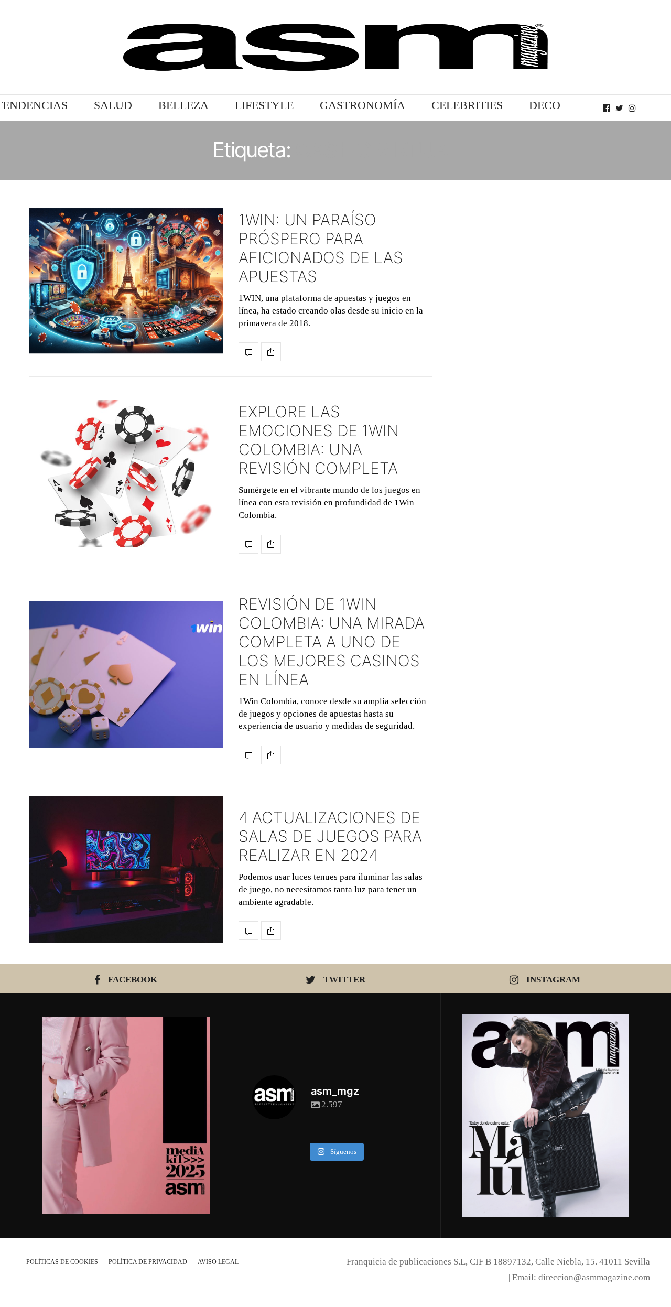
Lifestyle (264, 105)
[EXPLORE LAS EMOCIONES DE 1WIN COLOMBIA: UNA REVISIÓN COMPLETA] (126, 473)
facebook (132, 980)
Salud (113, 105)
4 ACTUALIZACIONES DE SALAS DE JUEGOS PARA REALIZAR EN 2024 (330, 836)
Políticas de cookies (62, 1262)
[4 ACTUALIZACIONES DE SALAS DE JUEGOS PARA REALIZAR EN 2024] (126, 869)
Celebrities (467, 105)
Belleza (183, 105)
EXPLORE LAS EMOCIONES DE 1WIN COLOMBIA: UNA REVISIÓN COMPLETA (319, 440)
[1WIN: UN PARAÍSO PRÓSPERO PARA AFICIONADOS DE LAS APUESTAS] (126, 281)
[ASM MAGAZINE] (335, 47)
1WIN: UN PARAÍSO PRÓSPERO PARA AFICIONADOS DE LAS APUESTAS (321, 248)
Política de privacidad (148, 1262)
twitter (344, 980)
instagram (553, 980)
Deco (544, 105)
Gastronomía (362, 105)
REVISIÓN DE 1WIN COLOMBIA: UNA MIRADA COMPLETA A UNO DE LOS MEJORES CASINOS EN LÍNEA (332, 642)
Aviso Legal (218, 1262)
